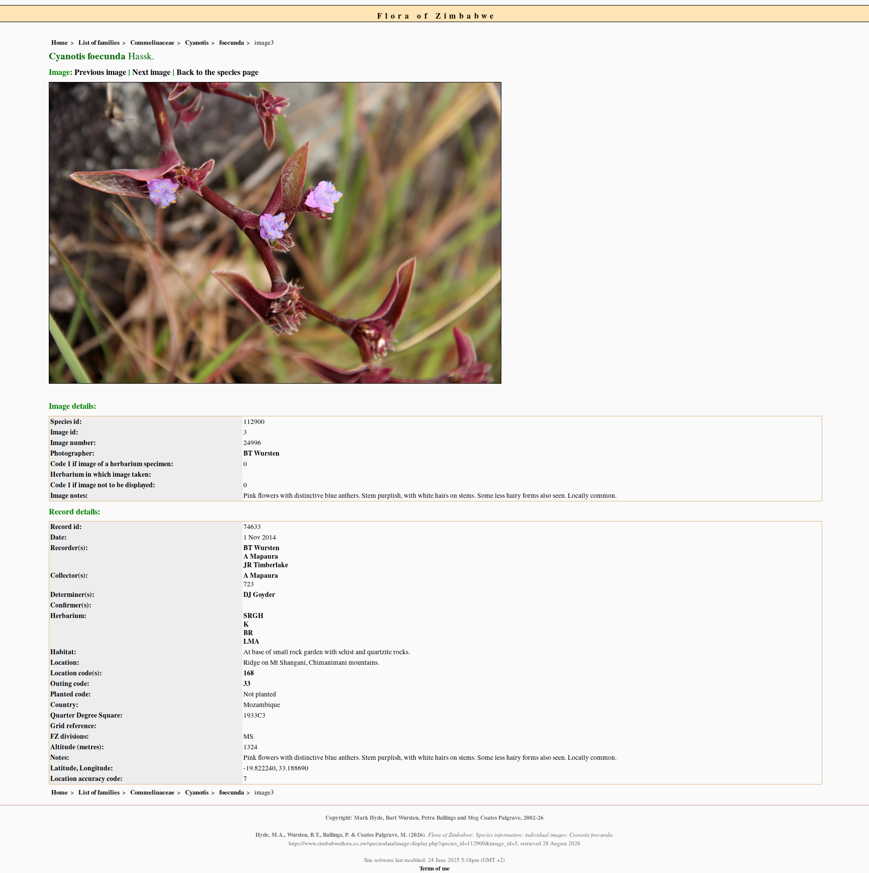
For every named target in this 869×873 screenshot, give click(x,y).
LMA (251, 641)
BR (248, 633)
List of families (99, 42)
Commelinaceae (152, 42)
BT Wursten (261, 453)
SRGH (253, 615)
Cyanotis (197, 42)
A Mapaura (260, 556)
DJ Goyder (259, 594)
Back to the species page (217, 71)
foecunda (231, 42)
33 (246, 683)
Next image (151, 71)
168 (248, 673)
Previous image (100, 71)
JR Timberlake (265, 565)
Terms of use (434, 868)
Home (59, 42)
